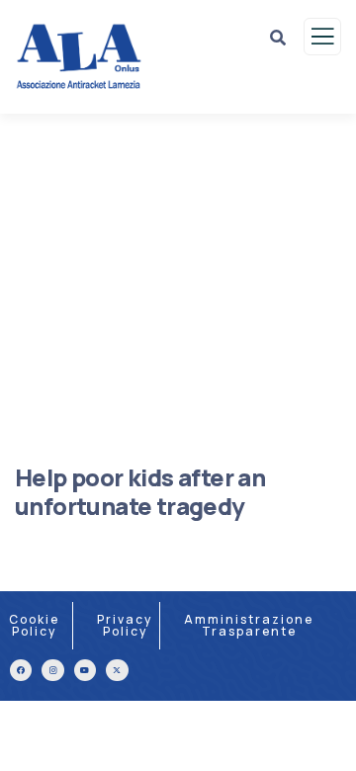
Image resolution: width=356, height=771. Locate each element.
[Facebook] (21, 670)
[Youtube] (85, 670)
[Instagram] (52, 670)
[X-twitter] (117, 670)
